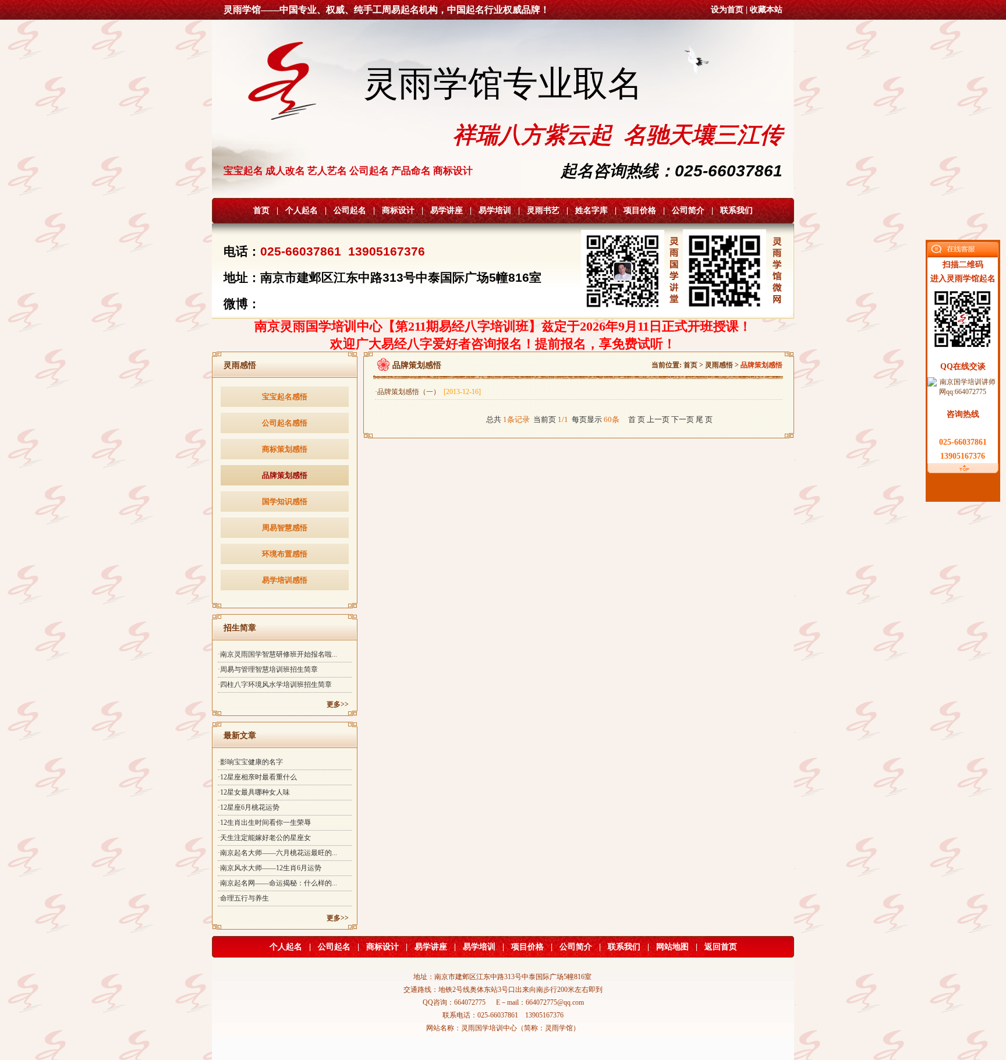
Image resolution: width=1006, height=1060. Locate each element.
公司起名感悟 (284, 423)
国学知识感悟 (284, 501)
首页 (261, 210)
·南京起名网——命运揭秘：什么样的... (277, 883)
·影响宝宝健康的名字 (250, 762)
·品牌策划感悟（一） (428, 392)
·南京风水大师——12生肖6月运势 (269, 868)
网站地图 (672, 946)
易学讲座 (446, 210)
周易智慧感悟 (284, 527)
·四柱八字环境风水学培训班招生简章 (275, 684)
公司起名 (350, 210)
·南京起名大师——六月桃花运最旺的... (277, 853)
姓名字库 (591, 210)
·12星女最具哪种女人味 (254, 792)
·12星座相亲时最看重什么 (257, 777)
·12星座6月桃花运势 (248, 807)
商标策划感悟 (284, 449)
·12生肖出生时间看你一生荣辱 (264, 822)
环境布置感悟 (284, 554)
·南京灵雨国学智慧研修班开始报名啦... (277, 654)
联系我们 (736, 210)
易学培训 (495, 210)
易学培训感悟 (284, 580)
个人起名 (301, 210)
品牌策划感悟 (284, 475)
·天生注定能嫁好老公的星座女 (264, 838)
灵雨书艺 (543, 210)
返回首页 (720, 946)
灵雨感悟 (719, 365)
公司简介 (688, 210)
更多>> (338, 704)
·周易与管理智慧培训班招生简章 (268, 669)
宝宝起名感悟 (284, 396)
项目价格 (640, 210)
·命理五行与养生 (243, 898)
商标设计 (398, 210)
